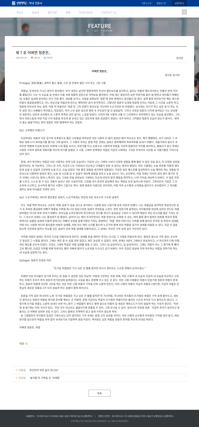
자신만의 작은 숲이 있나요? (43, 370)
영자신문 (52, 12)
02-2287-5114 (43, 416)
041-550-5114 (117, 416)
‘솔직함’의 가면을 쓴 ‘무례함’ (44, 377)
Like (36, 57)
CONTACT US (108, 12)
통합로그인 (161, 3)
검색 (184, 12)
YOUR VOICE (86, 12)
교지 (68, 12)
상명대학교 (179, 3)
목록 (99, 393)
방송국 (35, 12)
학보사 (19, 12)
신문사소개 (146, 3)
